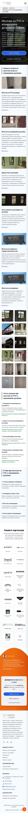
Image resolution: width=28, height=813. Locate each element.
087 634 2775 (8, 784)
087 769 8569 (8, 781)
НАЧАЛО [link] (5, 8)
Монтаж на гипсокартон (9, 750)
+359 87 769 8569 (14, 53)
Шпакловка (6, 755)
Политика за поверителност (11, 769)
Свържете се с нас (14, 694)
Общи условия (7, 766)
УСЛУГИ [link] (11, 8)
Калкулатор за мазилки (9, 798)
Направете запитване (14, 59)
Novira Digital (16, 810)
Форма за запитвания (9, 789)
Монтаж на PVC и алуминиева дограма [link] (12, 10)
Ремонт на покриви (8, 752)
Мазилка (5, 757)
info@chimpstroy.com (10, 786)
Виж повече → (5, 110)
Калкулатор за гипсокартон (10, 796)
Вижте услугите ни (14, 698)
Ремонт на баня (7, 760)
